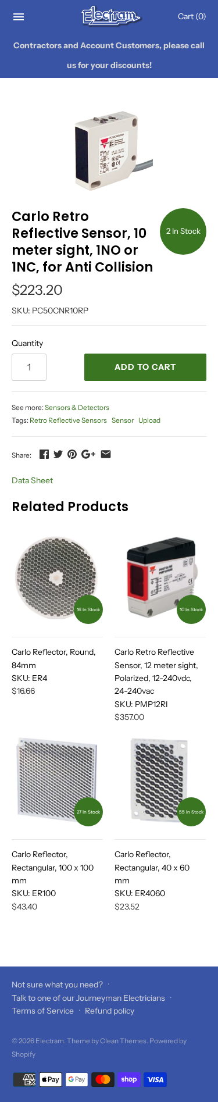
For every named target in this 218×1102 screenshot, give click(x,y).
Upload (149, 420)
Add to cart (145, 367)
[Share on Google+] (88, 454)
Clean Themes (123, 1040)
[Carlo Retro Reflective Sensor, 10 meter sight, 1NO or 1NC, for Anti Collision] (109, 150)
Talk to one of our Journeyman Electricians (88, 998)
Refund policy (109, 1010)
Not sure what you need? (57, 984)
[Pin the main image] (72, 454)
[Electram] (109, 16)
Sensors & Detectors (77, 407)
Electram (49, 1040)
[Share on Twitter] (58, 454)
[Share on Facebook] (44, 454)
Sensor (123, 420)
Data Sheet (32, 480)
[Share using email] (106, 454)
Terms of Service (43, 1010)
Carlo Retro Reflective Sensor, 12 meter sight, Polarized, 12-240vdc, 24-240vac (156, 678)
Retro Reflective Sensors (68, 420)
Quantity (27, 343)
